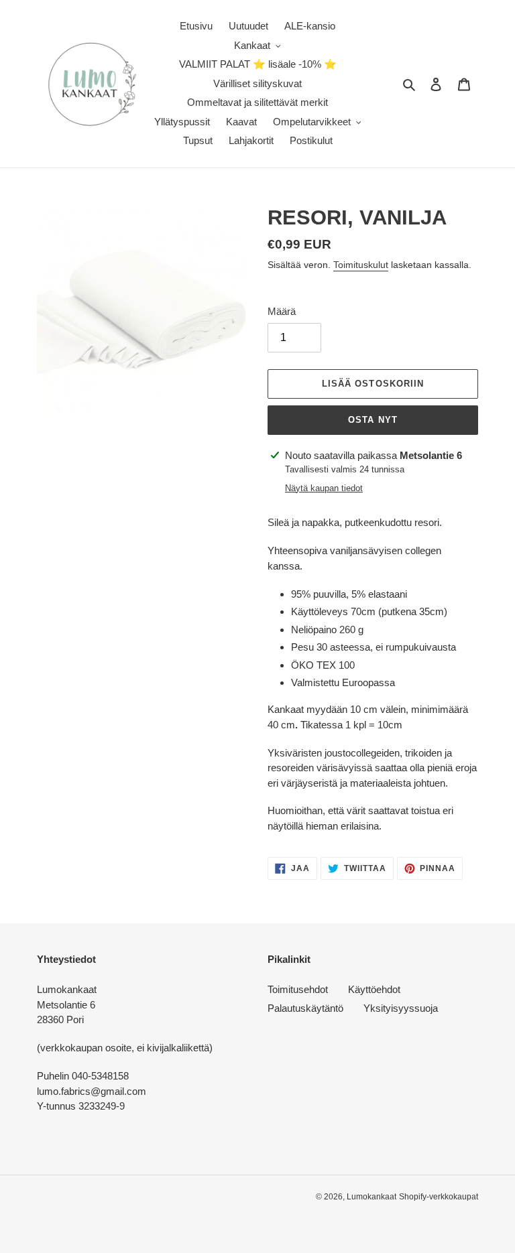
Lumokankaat (371, 1196)
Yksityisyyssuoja (400, 1008)
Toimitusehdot (298, 989)
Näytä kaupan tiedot (324, 488)
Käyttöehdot (374, 989)
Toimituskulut (360, 264)
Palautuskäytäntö (305, 1008)
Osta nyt (372, 420)
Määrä (282, 311)
